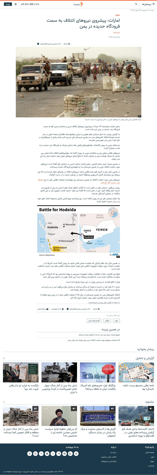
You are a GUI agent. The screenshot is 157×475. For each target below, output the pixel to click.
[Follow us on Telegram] (58, 453)
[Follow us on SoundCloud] (41, 453)
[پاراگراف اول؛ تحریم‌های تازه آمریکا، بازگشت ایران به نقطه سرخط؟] (98, 372)
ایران (152, 457)
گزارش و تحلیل (145, 358)
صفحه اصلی (149, 452)
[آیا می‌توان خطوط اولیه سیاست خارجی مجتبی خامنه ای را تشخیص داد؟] (59, 416)
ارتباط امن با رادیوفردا (108, 461)
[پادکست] (15, 4)
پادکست (151, 466)
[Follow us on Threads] (29, 453)
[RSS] (70, 453)
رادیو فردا (116, 32)
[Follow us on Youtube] (47, 453)
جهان (117, 15)
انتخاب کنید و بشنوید (108, 457)
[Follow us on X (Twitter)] (53, 453)
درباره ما (113, 452)
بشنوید (149, 402)
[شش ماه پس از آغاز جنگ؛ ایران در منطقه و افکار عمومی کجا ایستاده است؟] (21, 416)
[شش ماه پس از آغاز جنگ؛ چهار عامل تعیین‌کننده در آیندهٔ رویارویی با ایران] (59, 372)
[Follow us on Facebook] (64, 453)
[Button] (67, 43)
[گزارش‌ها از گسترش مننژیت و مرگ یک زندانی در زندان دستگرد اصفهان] (98, 416)
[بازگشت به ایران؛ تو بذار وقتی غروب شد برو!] (21, 372)
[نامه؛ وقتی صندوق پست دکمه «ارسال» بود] (136, 372)
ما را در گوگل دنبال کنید (30, 4)
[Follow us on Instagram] (35, 453)
